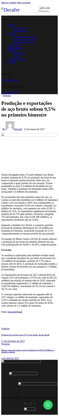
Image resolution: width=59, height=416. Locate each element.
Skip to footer (23, 2)
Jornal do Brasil (14, 312)
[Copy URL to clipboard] (40, 323)
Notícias (7, 95)
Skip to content (8, 2)
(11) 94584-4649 (9, 80)
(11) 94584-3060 (9, 92)
